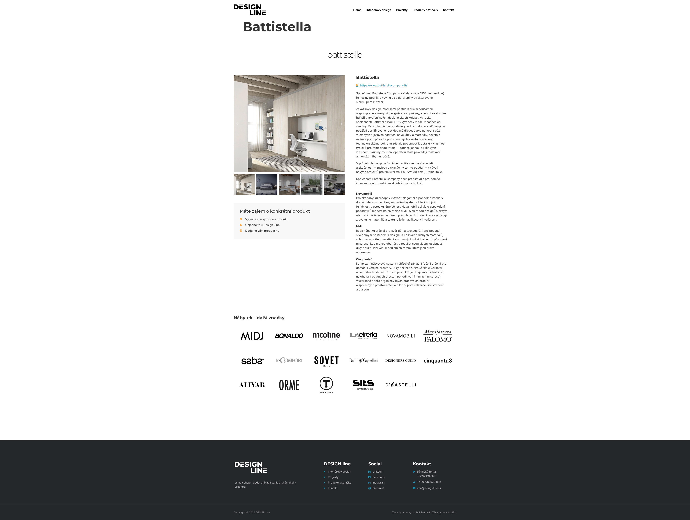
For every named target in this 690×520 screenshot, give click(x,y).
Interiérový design (378, 10)
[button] (237, 124)
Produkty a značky (425, 10)
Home (357, 10)
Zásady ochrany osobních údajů (411, 512)
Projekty (402, 10)
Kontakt (448, 10)
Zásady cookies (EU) (444, 512)
